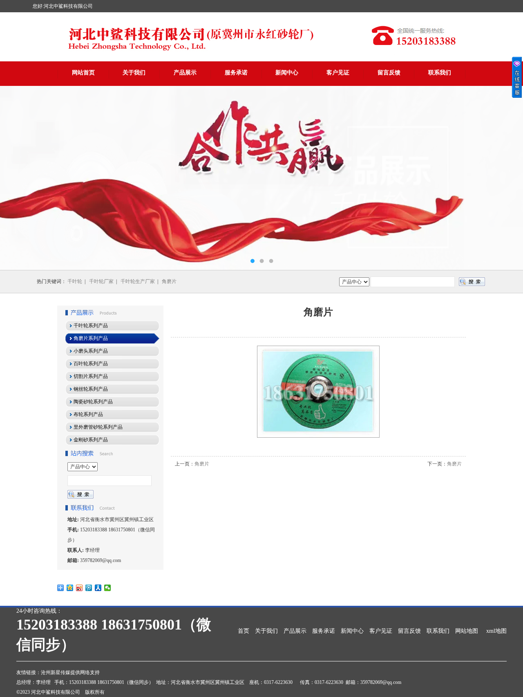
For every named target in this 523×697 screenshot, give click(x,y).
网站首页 (83, 73)
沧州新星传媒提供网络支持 (70, 672)
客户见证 (337, 73)
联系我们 (439, 73)
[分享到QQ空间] (70, 588)
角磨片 (169, 281)
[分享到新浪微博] (79, 588)
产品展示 (185, 73)
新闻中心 (286, 73)
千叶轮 (74, 281)
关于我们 (134, 73)
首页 (243, 631)
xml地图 (496, 631)
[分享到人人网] (98, 588)
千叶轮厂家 (101, 281)
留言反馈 (389, 73)
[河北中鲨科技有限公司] (261, 178)
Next (508, 178)
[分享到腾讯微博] (88, 588)
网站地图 (466, 631)
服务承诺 (236, 73)
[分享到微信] (107, 588)
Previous (14, 178)
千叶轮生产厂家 (138, 281)
